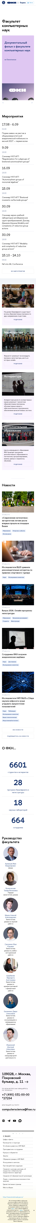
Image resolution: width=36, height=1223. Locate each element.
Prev (3, 103)
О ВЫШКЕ (7, 1136)
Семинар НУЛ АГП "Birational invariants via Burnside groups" (15, 198)
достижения (12, 662)
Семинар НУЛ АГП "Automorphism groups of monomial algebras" (13, 179)
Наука (4, 577)
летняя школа (7, 534)
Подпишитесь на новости (18, 736)
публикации (12, 711)
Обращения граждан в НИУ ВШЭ (13, 1159)
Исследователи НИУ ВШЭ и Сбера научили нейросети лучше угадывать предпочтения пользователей (18, 702)
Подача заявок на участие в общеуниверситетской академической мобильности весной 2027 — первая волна (15, 137)
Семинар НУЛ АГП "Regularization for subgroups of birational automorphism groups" (16, 159)
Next (32, 103)
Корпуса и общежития (10, 1153)
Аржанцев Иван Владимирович (10, 865)
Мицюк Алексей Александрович (10, 916)
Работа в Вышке (8, 1187)
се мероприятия (18, 271)
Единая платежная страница (12, 1184)
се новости (18, 730)
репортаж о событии (19, 531)
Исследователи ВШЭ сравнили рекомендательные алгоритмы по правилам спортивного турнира (17, 570)
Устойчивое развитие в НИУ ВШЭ (14, 1146)
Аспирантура (12, 376)
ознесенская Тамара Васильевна (11, 889)
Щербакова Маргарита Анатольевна (10, 978)
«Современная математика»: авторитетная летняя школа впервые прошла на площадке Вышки (15, 521)
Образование (6, 531)
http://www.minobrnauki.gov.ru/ (13, 1197)
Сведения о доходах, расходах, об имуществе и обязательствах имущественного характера (14, 1171)
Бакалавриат (12, 288)
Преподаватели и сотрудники (13, 1149)
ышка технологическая (10, 717)
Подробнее (18, 319)
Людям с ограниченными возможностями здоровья (16, 1180)
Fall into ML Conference (12, 264)
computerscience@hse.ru (18, 1109)
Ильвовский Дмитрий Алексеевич (10, 1047)
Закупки (5, 1156)
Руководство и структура (11, 1143)
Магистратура (13, 332)
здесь (13, 1208)
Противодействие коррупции (12, 1166)
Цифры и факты (8, 1139)
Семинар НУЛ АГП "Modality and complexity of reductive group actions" (14, 246)
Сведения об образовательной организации (17, 1176)
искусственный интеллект (10, 720)
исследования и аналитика (16, 577)
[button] (13, 1133)
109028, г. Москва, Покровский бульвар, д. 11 (16, 1078)
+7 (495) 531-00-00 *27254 (16, 1096)
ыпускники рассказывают (20, 618)
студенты (6, 621)
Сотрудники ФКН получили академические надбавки (14, 655)
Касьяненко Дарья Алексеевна (10, 1012)
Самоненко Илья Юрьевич (10, 945)
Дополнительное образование (15, 428)
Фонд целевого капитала (11, 1162)
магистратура (15, 621)
